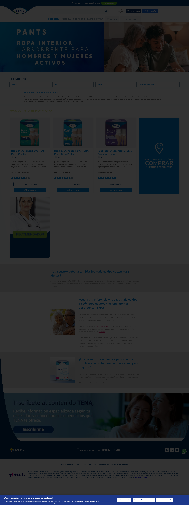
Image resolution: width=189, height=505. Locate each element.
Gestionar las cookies (124, 499)
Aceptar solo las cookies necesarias (144, 499)
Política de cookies (86, 503)
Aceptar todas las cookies (165, 499)
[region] (94, 500)
